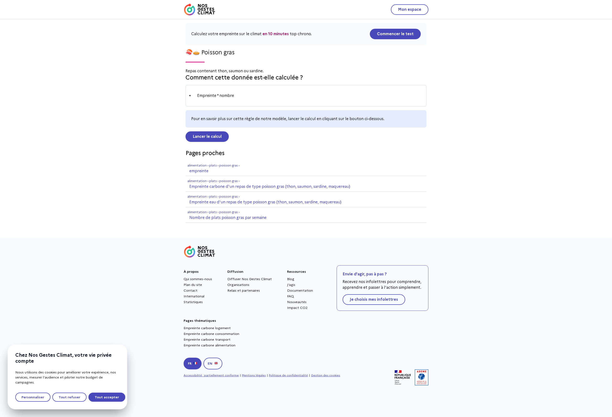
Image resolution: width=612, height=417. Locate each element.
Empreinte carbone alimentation (209, 345)
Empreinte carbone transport (207, 339)
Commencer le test (395, 34)
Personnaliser (33, 397)
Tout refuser (69, 397)
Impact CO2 (297, 308)
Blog (290, 279)
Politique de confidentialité (288, 375)
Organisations (238, 285)
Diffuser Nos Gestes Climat (249, 279)
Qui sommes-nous (198, 279)
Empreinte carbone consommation (211, 334)
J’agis (291, 285)
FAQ (290, 296)
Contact (190, 290)
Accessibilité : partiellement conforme (211, 375)
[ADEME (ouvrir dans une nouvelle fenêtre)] (421, 377)
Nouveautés (296, 302)
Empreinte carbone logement (207, 328)
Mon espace (409, 9)
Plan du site (193, 285)
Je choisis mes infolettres (374, 299)
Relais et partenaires (243, 290)
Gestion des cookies (325, 375)
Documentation (300, 290)
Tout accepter (107, 397)
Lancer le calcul (207, 136)
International (194, 296)
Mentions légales (254, 375)
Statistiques (193, 302)
